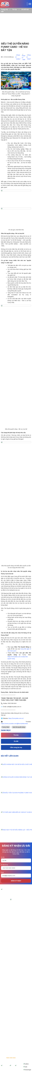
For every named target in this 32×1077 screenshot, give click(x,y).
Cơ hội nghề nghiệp (7, 1032)
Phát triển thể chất (7, 1042)
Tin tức (14, 9)
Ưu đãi (16, 741)
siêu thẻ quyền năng (19, 727)
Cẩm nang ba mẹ (16, 747)
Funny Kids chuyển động (9, 1029)
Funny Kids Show (6, 1051)
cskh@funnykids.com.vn (13, 1061)
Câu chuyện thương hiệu (8, 1026)
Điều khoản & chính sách (9, 1035)
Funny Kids (5, 727)
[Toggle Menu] (30, 4)
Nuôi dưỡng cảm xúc (7, 1045)
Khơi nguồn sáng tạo (7, 1048)
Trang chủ (4, 9)
